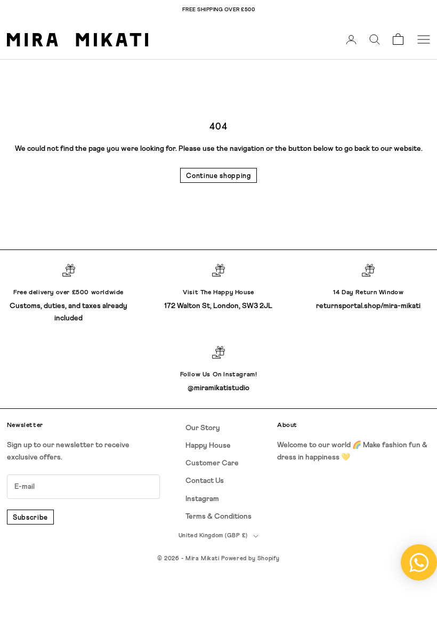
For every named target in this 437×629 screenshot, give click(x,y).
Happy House (208, 445)
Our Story (202, 428)
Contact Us (204, 481)
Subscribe (30, 517)
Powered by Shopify (250, 558)
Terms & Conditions (218, 516)
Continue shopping (218, 176)
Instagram (202, 499)
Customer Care (212, 463)
